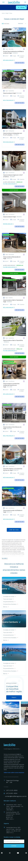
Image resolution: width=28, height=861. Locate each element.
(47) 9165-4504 (11, 793)
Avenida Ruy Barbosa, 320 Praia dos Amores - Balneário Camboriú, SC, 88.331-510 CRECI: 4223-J (13, 816)
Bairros (5, 607)
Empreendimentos (8, 601)
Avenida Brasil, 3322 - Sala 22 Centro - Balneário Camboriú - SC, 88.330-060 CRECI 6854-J (14, 807)
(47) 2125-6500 (11, 790)
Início (3, 13)
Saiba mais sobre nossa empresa (14, 772)
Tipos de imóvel (7, 599)
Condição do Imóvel (9, 596)
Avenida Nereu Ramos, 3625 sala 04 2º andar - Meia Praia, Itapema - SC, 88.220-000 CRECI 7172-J (13, 830)
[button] (14, 596)
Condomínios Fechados (9, 604)
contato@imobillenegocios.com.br (16, 796)
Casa (11, 13)
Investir (11, 546)
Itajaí (7, 13)
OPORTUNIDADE (14, 190)
